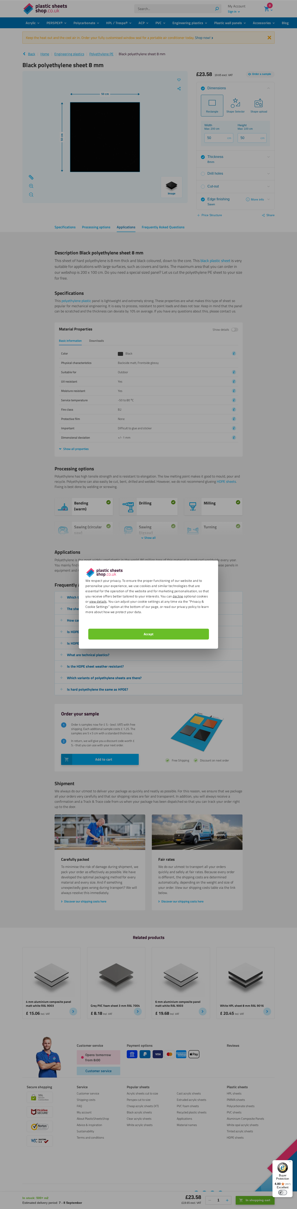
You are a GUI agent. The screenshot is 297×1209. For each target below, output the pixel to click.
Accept (148, 633)
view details (98, 601)
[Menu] (290, 1162)
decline (178, 596)
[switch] (282, 1192)
